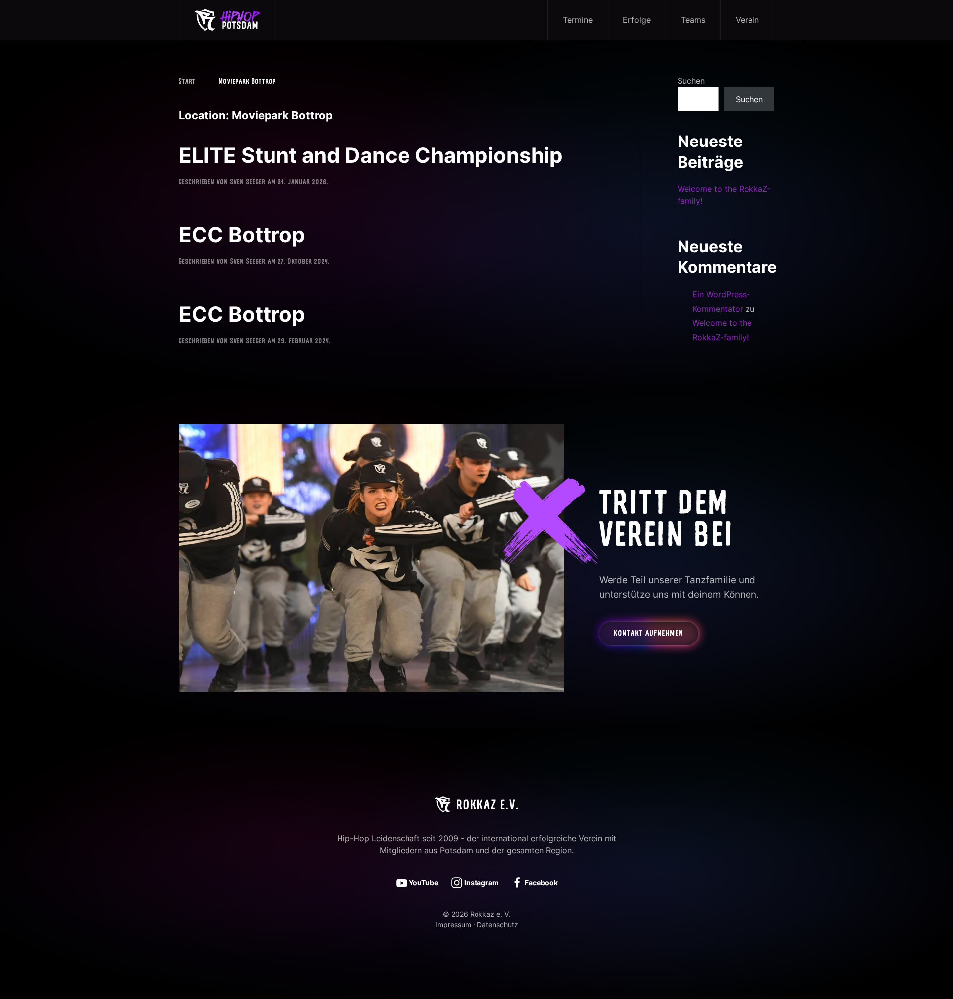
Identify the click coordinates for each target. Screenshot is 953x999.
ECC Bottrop (242, 234)
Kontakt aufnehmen (648, 634)
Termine (578, 20)
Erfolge (637, 20)
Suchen (691, 81)
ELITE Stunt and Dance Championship (371, 155)
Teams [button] (693, 20)
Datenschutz (497, 924)
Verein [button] (747, 20)
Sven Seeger (248, 182)
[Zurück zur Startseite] (227, 20)
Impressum (453, 924)
